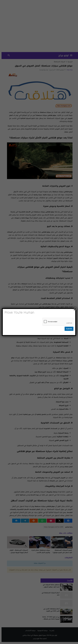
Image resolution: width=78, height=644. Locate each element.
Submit (69, 328)
